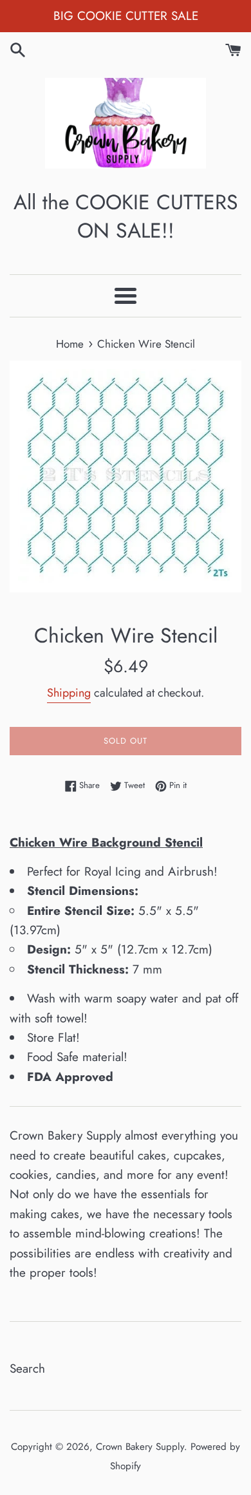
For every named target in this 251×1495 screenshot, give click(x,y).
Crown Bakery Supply (140, 1447)
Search (27, 1368)
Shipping (69, 692)
